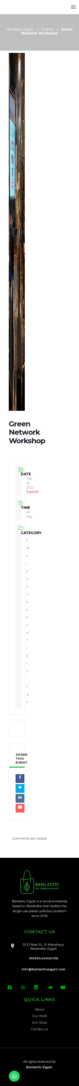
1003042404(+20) (43, 958)
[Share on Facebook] (20, 778)
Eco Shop (39, 1023)
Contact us (39, 1029)
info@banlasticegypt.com (43, 969)
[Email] (20, 808)
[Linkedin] (20, 798)
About (39, 1009)
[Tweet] (20, 788)
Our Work (39, 1016)
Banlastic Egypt (39, 1067)
